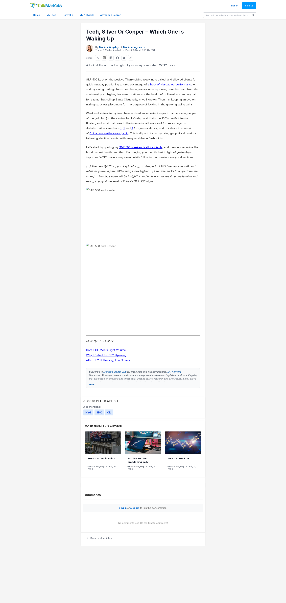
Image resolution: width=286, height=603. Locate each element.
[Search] (253, 15)
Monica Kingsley (109, 47)
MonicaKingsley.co (134, 47)
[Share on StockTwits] (104, 57)
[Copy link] (130, 57)
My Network (87, 15)
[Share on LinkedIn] (111, 57)
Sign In (234, 5)
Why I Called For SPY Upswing (106, 355)
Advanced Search (110, 15)
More (92, 384)
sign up (134, 507)
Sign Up (249, 5)
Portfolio (68, 15)
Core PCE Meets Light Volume (106, 350)
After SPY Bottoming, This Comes (108, 360)
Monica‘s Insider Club (114, 371)
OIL (109, 412)
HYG (88, 412)
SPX (99, 412)
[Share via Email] (124, 57)
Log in (123, 507)
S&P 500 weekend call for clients (140, 147)
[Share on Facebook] (117, 57)
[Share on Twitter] (97, 57)
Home (36, 15)
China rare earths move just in (109, 133)
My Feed (51, 15)
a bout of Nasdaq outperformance (170, 84)
